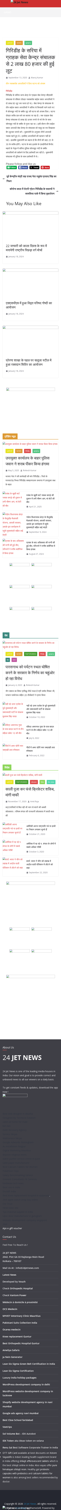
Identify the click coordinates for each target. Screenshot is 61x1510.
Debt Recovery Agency (15, 1129)
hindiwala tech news (13, 1183)
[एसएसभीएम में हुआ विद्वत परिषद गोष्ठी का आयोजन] (30, 271)
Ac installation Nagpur (14, 1146)
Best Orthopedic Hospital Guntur (21, 1343)
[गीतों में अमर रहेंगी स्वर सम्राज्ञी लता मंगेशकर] (13, 751)
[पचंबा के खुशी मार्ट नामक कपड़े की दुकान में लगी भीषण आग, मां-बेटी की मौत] (13, 500)
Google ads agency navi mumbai (21, 1413)
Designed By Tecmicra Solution (19, 1117)
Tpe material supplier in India (18, 1211)
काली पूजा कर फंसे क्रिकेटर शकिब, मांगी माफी (30, 791)
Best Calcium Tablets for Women (20, 1166)
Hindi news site (10, 1207)
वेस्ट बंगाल (51, 782)
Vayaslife (7, 1456)
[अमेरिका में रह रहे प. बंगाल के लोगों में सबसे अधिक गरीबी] (13, 848)
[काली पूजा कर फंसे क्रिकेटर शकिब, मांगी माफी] (30, 775)
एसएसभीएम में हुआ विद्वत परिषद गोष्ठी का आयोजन (29, 305)
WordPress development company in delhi (26, 1384)
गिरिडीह (27, 451)
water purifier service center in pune (21, 1158)
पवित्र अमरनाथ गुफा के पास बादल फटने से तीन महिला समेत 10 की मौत (40, 730)
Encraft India (9, 1191)
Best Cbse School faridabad (18, 1420)
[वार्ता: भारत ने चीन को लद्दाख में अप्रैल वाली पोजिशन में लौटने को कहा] (13, 866)
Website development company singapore (25, 1220)
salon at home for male (15, 1121)
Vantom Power (18, 1295)
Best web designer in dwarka (18, 1113)
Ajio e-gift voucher (12, 1228)
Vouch (22, 1281)
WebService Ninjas (12, 1138)
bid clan (7, 1125)
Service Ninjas (10, 1134)
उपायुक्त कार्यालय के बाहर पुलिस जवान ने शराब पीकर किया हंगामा (27, 460)
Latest (10, 43)
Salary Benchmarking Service (18, 1175)
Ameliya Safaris (11, 1350)
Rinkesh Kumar (29, 470)
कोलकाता (34, 782)
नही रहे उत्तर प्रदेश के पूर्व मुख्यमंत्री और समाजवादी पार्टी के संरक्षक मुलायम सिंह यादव (40, 709)
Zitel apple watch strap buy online (20, 1199)
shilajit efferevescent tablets (34, 1461)
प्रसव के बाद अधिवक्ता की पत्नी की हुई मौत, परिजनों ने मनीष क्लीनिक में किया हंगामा (40, 546)
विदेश (42, 782)
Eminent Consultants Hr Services (20, 1179)
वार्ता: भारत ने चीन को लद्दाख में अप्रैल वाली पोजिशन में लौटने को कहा (39, 864)
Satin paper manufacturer (16, 1162)
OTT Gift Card (10, 1452)
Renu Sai (7, 1447)
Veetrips (7, 1426)
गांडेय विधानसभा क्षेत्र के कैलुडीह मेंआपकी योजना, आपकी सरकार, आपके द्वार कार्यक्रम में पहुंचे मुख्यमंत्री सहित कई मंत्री (39, 522)
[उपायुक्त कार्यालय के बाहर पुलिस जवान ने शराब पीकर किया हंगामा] (30, 444)
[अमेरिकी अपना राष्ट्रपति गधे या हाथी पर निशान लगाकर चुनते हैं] (13, 830)
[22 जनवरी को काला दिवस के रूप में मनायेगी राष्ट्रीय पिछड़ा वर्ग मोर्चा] (30, 213)
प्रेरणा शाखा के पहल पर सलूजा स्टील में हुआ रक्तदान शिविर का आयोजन (28, 362)
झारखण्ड (28, 43)
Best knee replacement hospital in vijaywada (26, 1195)
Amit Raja (34, 801)
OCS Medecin (10, 1309)
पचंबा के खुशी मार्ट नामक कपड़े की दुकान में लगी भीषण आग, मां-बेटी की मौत (40, 498)
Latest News (9, 1274)
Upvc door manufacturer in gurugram (22, 1215)
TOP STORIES (30, 654)
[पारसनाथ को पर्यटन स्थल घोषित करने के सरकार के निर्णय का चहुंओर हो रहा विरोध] (30, 645)
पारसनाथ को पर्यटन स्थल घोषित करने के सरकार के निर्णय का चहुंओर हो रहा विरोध (30, 672)
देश (8, 660)
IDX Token (8, 1440)
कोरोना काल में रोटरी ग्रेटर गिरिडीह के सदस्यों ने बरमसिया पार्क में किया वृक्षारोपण (32, 191)
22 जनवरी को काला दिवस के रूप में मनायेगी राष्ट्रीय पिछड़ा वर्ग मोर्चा (26, 248)
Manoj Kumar (37, 77)
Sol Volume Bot (11, 1433)
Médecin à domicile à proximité (20, 1302)
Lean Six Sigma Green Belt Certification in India (29, 1363)
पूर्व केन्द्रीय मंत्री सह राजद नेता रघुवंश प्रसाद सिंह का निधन (31, 179)
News (19, 43)
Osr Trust (8, 1203)
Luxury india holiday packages (19, 1377)
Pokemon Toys (11, 1170)
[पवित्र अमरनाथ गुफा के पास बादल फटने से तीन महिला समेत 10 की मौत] (13, 732)
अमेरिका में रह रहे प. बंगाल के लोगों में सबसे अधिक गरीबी (41, 845)
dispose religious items (15, 1154)
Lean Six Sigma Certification (18, 1370)
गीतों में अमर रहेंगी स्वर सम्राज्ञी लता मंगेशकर (40, 749)
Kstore (53, 1452)
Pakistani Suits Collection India (20, 1322)
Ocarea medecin (11, 1329)
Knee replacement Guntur (17, 1336)
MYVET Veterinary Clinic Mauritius (22, 1315)
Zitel (5, 1224)
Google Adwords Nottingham (18, 1142)
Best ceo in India (11, 1187)
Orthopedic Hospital (21, 1288)
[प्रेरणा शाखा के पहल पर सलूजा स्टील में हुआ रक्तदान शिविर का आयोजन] (30, 328)
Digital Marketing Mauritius (17, 1150)
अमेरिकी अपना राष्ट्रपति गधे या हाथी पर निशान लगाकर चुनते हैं (40, 827)
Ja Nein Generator (12, 1357)
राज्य (14, 660)
